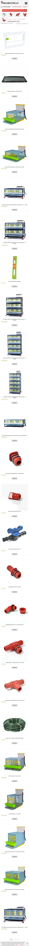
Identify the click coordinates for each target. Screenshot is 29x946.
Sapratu (21, 945)
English (25, 6)
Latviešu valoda (16, 6)
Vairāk (16, 945)
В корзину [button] (15, 58)
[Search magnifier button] (25, 10)
